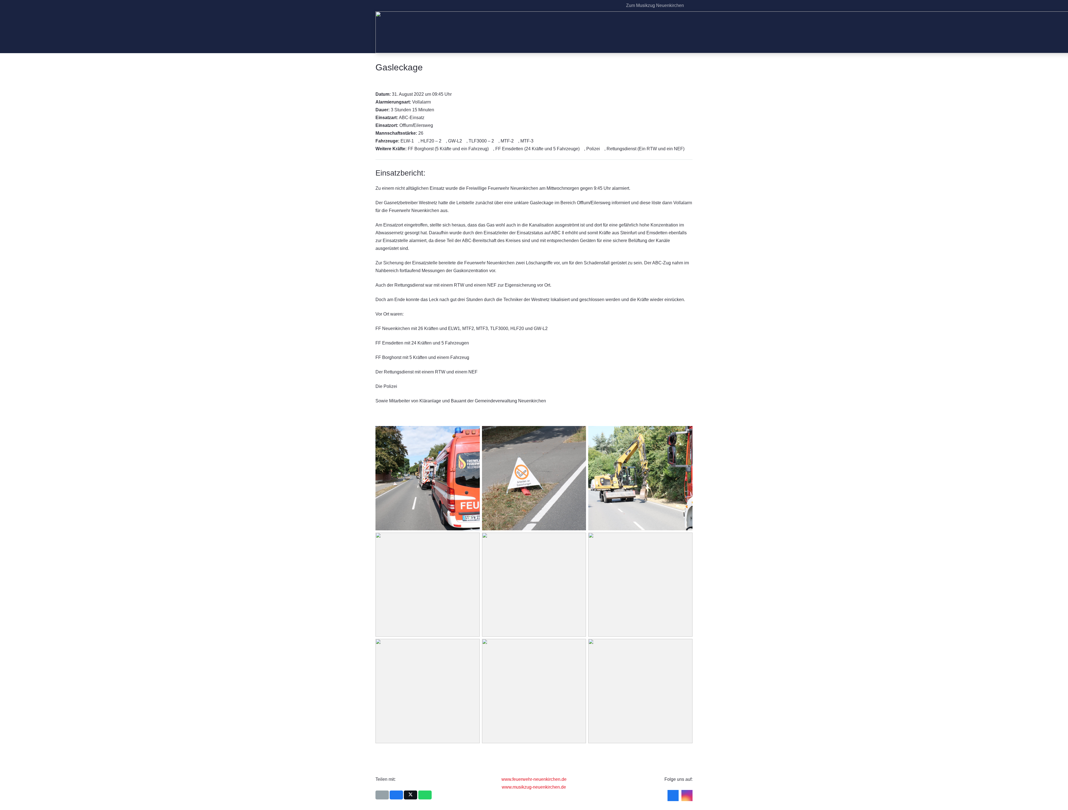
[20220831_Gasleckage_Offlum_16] (640, 585)
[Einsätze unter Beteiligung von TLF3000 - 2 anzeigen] (496, 141)
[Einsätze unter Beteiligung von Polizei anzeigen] (602, 149)
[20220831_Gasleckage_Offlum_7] (534, 478)
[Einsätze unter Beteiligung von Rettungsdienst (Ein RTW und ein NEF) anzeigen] (687, 149)
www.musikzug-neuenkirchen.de (534, 787)
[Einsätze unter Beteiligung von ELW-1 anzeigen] (416, 141)
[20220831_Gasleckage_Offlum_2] (427, 478)
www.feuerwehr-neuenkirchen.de (534, 779)
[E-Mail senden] (382, 795)
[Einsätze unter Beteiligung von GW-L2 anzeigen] (464, 141)
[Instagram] (615, 5)
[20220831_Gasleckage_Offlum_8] (640, 478)
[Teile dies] (396, 795)
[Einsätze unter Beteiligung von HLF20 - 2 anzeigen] (444, 141)
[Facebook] (606, 5)
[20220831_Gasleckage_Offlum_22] (640, 691)
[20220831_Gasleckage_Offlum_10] (427, 585)
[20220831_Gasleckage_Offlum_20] (534, 691)
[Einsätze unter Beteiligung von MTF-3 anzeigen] (536, 141)
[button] (689, 5)
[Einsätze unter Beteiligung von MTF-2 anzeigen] (516, 141)
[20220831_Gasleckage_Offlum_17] (427, 691)
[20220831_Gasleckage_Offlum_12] (534, 585)
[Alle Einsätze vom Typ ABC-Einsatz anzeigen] (427, 117)
